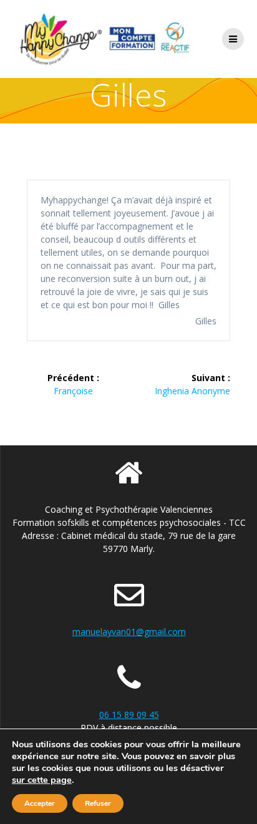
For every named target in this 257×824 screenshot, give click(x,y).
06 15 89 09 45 (129, 714)
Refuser (98, 803)
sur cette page (42, 779)
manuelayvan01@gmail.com (129, 631)
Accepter (39, 803)
